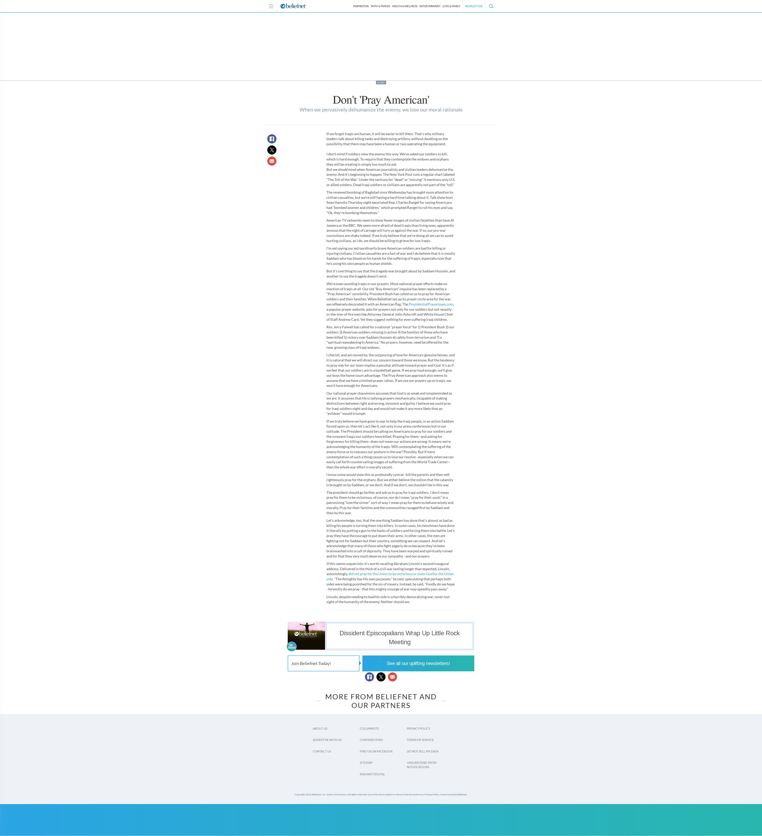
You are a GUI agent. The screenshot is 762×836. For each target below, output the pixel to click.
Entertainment (430, 6)
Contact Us (322, 751)
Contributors (371, 740)
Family (451, 6)
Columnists (369, 728)
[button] (491, 6)
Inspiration (361, 6)
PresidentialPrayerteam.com (431, 304)
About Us (320, 728)
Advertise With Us (327, 740)
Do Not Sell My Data (423, 751)
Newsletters (474, 6)
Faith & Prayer (380, 6)
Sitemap (366, 762)
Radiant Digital (372, 774)
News (381, 82)
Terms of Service (420, 740)
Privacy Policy (418, 728)
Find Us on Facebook (376, 751)
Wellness (404, 6)
